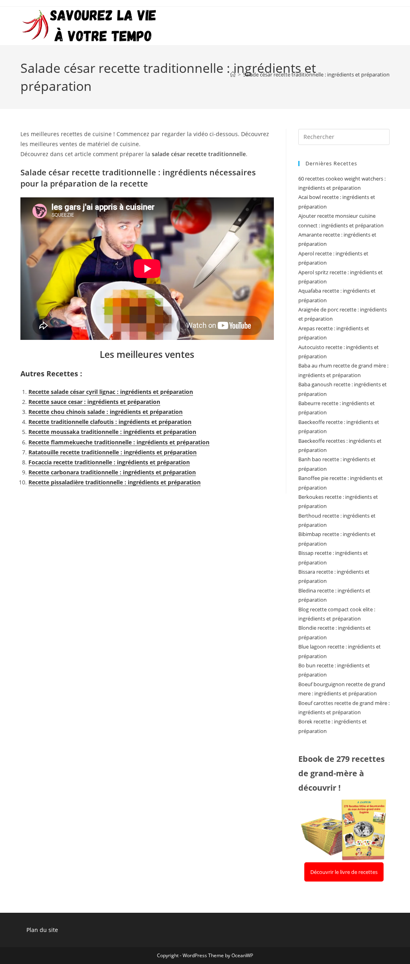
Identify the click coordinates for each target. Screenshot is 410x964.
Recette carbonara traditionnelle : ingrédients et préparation (112, 472)
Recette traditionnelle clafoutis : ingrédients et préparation (109, 422)
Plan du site (42, 930)
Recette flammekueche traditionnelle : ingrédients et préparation (118, 442)
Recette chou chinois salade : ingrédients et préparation (105, 412)
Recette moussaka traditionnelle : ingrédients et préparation (112, 432)
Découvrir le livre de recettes (344, 872)
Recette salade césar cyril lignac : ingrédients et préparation (110, 392)
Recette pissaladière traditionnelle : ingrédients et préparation (114, 482)
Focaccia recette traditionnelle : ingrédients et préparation (109, 462)
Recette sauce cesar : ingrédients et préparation (94, 402)
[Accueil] (232, 74)
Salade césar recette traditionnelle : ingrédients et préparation (316, 74)
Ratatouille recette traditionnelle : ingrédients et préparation (112, 452)
